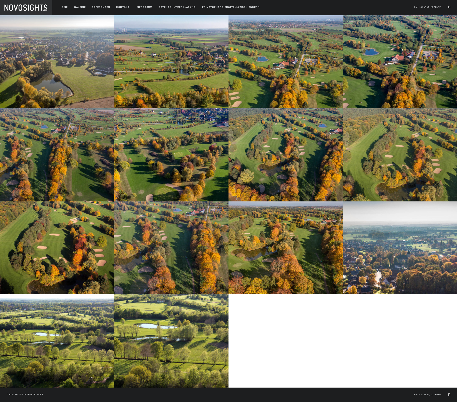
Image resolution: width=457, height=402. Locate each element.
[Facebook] (449, 7)
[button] (231, 7)
